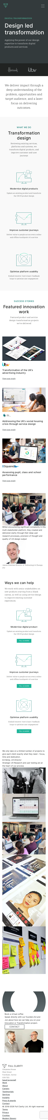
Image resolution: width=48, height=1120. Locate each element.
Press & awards (9, 1100)
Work (4, 1082)
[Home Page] (5, 5)
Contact (14, 1027)
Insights (6, 1097)
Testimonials (8, 1091)
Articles (11, 52)
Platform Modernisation (18, 34)
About (5, 1086)
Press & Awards (14, 57)
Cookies (6, 1115)
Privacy (5, 1112)
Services (6, 1094)
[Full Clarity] (12, 1066)
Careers (5, 1088)
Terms (5, 1109)
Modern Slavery (9, 1118)
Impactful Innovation (17, 38)
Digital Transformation (17, 29)
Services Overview (16, 24)
